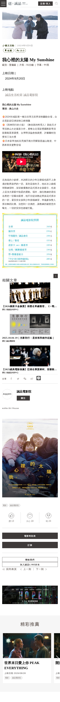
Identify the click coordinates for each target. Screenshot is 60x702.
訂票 (30, 545)
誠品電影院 (24, 391)
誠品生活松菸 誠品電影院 (21, 94)
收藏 (9, 50)
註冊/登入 (45, 4)
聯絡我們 (30, 560)
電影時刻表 (30, 536)
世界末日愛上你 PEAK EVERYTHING (21, 665)
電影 (4, 505)
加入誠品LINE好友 (30, 564)
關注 (23, 398)
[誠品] (18, 3)
